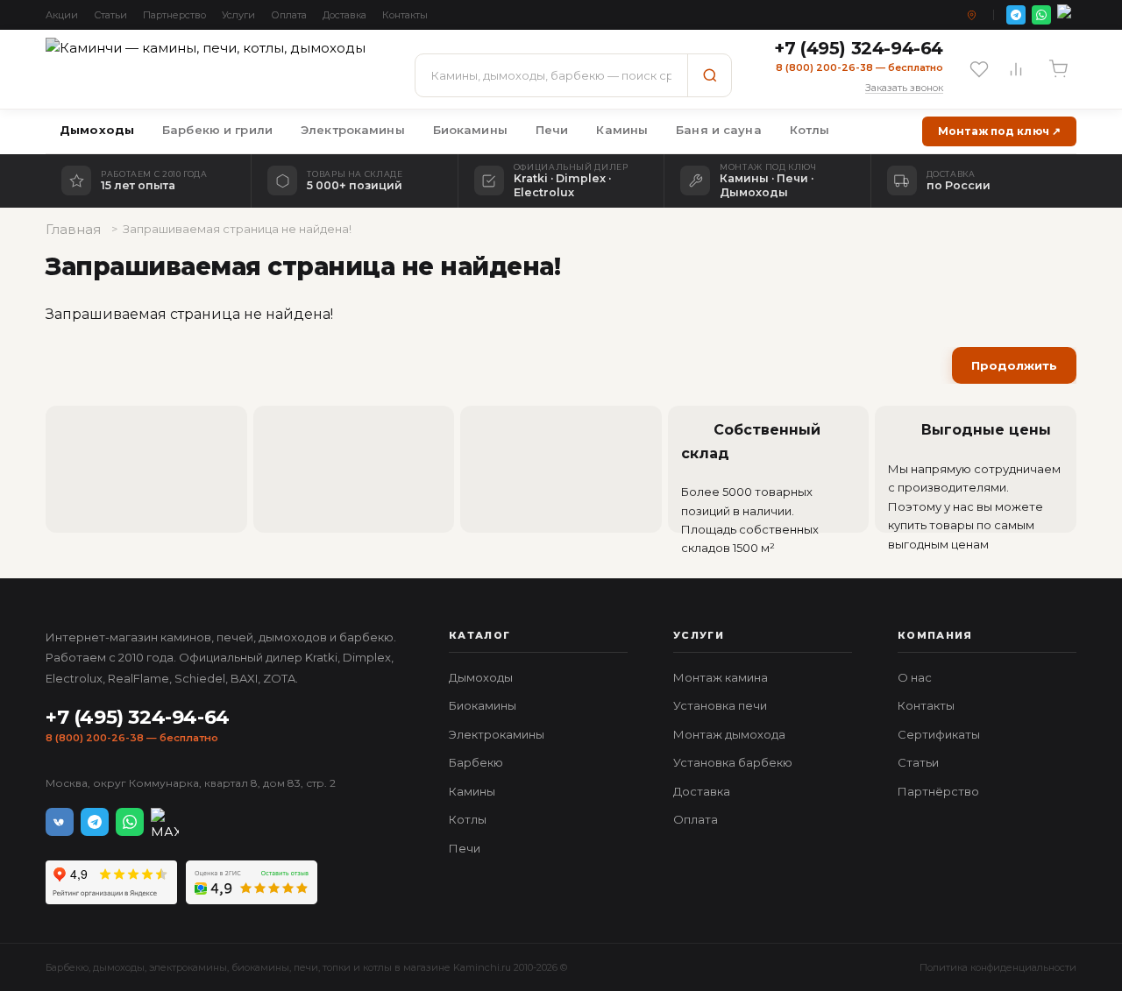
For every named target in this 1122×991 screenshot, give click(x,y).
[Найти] (709, 75)
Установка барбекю (732, 762)
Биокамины (470, 130)
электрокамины (188, 967)
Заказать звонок (904, 87)
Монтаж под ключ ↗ (999, 131)
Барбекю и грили (217, 130)
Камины (622, 130)
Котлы (810, 130)
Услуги (238, 15)
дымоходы (119, 967)
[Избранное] (979, 69)
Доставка (344, 15)
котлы (377, 967)
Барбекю (476, 762)
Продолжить (1014, 365)
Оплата (289, 15)
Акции (62, 15)
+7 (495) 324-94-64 (138, 717)
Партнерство (174, 15)
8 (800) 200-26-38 (95, 738)
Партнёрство (938, 791)
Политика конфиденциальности (998, 967)
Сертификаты (939, 734)
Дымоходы (97, 130)
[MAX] (1066, 15)
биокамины (260, 967)
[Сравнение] (1016, 69)
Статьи (110, 15)
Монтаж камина (720, 677)
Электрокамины (353, 130)
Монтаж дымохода (729, 734)
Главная (73, 229)
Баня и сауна (719, 130)
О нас (915, 677)
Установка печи (720, 705)
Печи (552, 130)
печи (306, 967)
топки (337, 967)
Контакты (405, 15)
